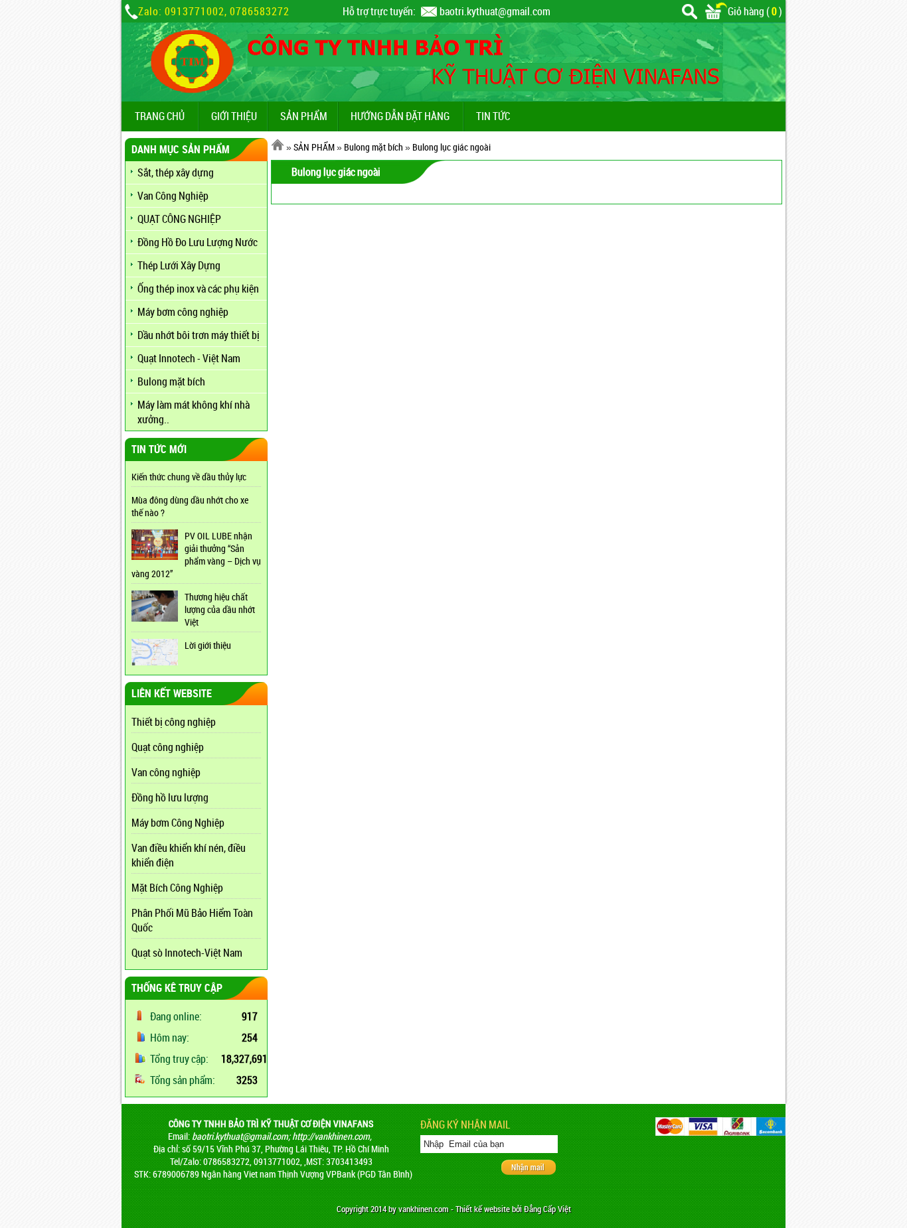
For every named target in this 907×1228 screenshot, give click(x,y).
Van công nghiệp (166, 772)
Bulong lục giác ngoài (451, 147)
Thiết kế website (482, 1209)
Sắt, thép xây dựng (175, 172)
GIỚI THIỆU (234, 116)
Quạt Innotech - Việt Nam (188, 358)
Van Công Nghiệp (172, 195)
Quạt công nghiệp (167, 747)
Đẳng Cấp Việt (547, 1209)
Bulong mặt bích (171, 381)
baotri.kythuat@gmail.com (495, 11)
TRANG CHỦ (160, 116)
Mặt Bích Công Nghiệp (177, 887)
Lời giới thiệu (208, 645)
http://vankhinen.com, (332, 1136)
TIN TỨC (493, 116)
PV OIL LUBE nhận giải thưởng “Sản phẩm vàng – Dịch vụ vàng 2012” (196, 554)
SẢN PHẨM (303, 116)
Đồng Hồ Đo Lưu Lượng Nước (197, 242)
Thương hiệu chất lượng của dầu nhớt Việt (220, 609)
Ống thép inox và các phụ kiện (198, 288)
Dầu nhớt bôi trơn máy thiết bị (198, 335)
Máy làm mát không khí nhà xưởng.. (193, 412)
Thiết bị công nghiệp (173, 722)
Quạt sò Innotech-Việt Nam (186, 952)
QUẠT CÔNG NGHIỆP (179, 219)
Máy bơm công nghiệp (182, 312)
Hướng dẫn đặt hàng (400, 116)
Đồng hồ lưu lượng (169, 797)
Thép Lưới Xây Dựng (178, 265)
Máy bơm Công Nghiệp (177, 822)
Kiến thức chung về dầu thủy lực (188, 476)
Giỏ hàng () (755, 11)
